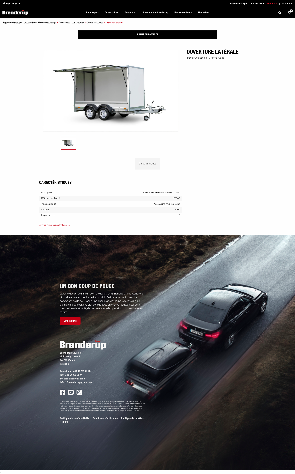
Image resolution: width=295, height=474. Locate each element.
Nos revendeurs (183, 12)
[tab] (68, 143)
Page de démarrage (12, 23)
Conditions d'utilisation (106, 418)
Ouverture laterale (95, 23)
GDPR (65, 422)
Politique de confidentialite (75, 418)
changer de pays (11, 3)
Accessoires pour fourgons (71, 23)
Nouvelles (203, 12)
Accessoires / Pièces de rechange (40, 23)
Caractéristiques (147, 164)
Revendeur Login (238, 3)
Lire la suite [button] (70, 321)
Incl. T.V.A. (272, 3)
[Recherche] (280, 12)
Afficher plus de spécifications (53, 225)
